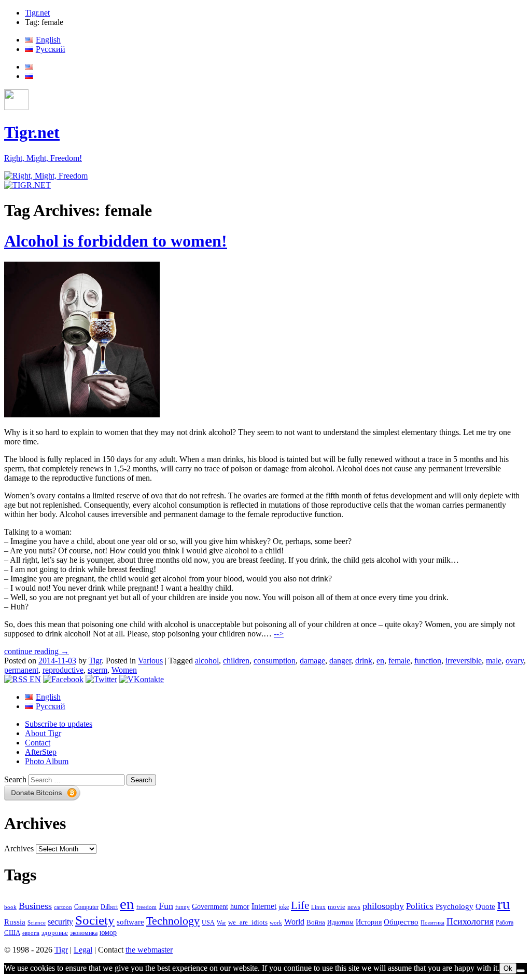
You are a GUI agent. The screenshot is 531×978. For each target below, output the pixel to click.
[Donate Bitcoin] (42, 797)
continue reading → (36, 651)
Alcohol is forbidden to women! (115, 241)
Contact (37, 742)
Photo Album (46, 761)
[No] (520, 970)
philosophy (383, 906)
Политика (432, 922)
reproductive (63, 669)
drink (363, 660)
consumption (275, 660)
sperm (97, 669)
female (399, 660)
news (353, 907)
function (427, 660)
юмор (108, 932)
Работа (504, 922)
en (380, 660)
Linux (318, 907)
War (221, 922)
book (10, 907)
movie (336, 907)
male (493, 660)
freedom (146, 907)
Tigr (95, 660)
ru (503, 903)
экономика (83, 932)
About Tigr (43, 733)
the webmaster (149, 949)
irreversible (463, 660)
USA (208, 922)
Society (95, 920)
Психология (470, 921)
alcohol (207, 660)
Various (150, 660)
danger (340, 660)
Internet (263, 906)
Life (300, 905)
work (276, 923)
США (12, 932)
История (369, 922)
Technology (173, 921)
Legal (83, 949)
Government (210, 906)
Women (124, 669)
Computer (86, 907)
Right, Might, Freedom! (43, 158)
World (294, 921)
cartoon (63, 907)
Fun (166, 906)
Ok (508, 968)
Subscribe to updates (58, 723)
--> (279, 633)
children (236, 660)
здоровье (54, 932)
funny (182, 907)
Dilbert (109, 907)
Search (15, 779)
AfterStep (41, 752)
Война (315, 922)
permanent (21, 669)
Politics (420, 906)
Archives (19, 848)
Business (35, 906)
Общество (401, 921)
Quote (485, 906)
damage (312, 660)
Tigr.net (37, 12)
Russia (14, 922)
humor (239, 907)
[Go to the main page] (46, 175)
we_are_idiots (248, 922)
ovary (515, 660)
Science (36, 923)
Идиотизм (340, 922)
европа (30, 933)
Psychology (454, 906)
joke (283, 907)
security (60, 922)
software (130, 921)
